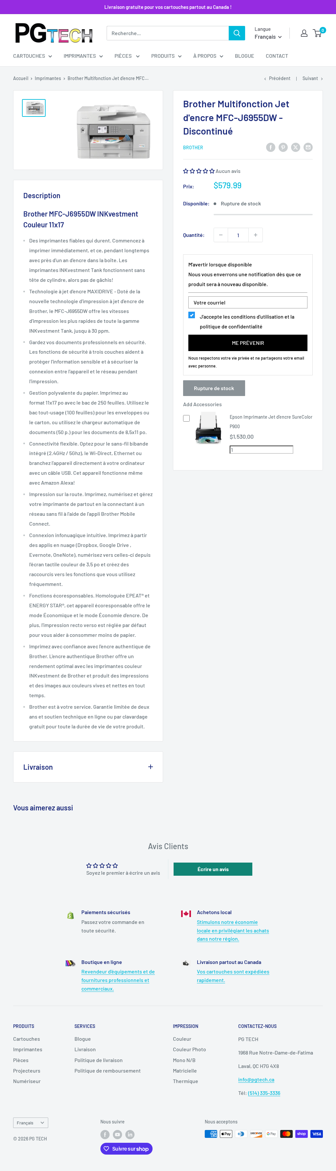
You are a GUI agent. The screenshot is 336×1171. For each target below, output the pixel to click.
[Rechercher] (237, 33)
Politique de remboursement (107, 1070)
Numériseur (27, 1081)
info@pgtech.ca (256, 1079)
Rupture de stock (214, 388)
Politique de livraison (98, 1060)
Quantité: (194, 235)
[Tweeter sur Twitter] (295, 147)
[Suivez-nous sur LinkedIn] (130, 1134)
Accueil (20, 78)
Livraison (85, 1049)
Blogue (244, 55)
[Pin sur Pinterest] (283, 147)
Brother (193, 147)
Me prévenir (248, 343)
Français (25, 1122)
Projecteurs (26, 1070)
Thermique (185, 1081)
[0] (317, 33)
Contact (277, 55)
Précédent (279, 78)
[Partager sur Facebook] (270, 147)
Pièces (124, 55)
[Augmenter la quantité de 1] (255, 235)
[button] (199, 171)
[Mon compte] (304, 33)
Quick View (209, 442)
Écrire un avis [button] (213, 869)
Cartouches (29, 55)
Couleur (182, 1038)
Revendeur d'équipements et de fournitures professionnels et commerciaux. (118, 979)
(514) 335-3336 (264, 1093)
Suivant (310, 78)
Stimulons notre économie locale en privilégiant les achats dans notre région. (233, 930)
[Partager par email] (308, 147)
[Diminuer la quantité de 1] (221, 235)
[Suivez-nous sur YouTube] (117, 1134)
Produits (163, 55)
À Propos (204, 55)
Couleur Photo (189, 1049)
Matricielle (185, 1070)
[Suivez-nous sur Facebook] (105, 1134)
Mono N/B (184, 1060)
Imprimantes (80, 55)
